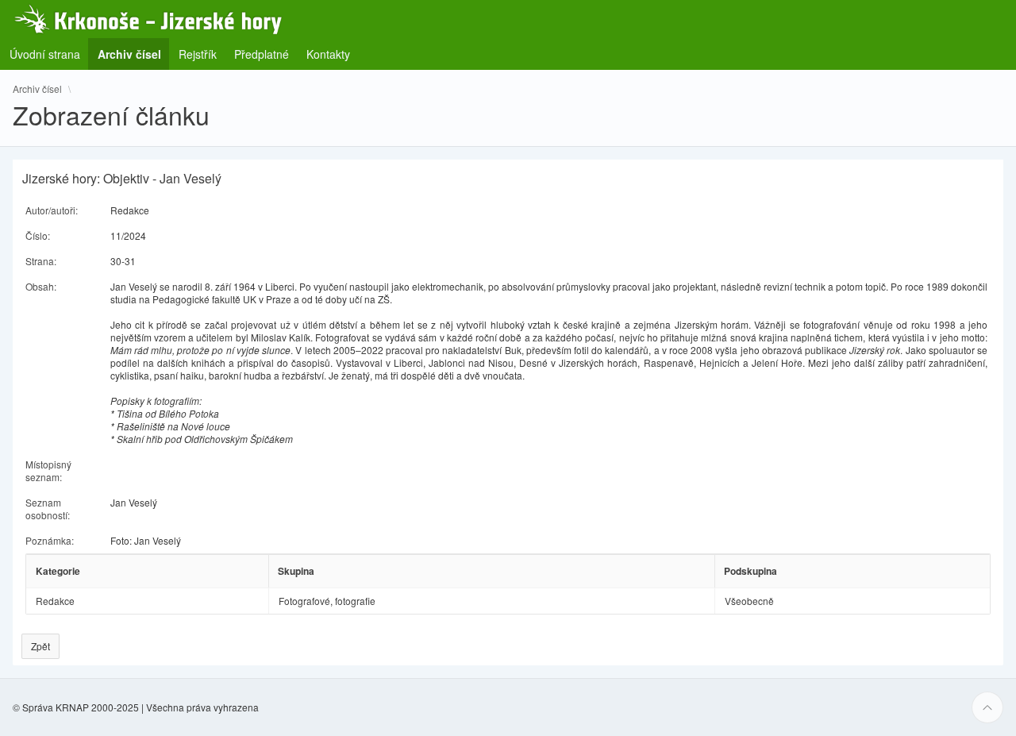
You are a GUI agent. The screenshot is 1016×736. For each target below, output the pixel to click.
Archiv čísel (37, 89)
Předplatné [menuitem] (261, 54)
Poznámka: (49, 540)
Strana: (40, 261)
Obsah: (40, 286)
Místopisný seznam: (48, 470)
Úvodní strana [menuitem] (45, 54)
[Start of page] (987, 707)
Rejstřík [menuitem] (198, 54)
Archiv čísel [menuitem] (134, 53)
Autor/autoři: (51, 210)
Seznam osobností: (47, 508)
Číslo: (37, 235)
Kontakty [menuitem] (328, 54)
